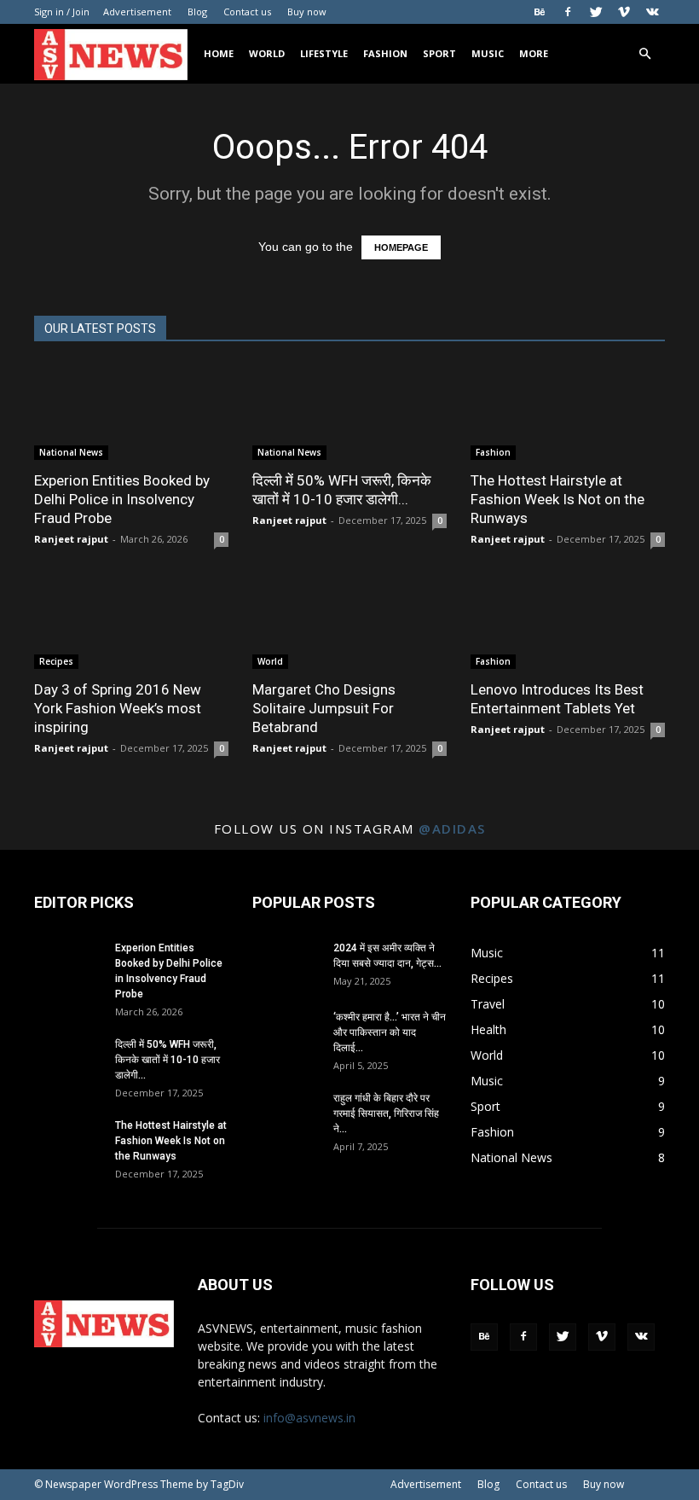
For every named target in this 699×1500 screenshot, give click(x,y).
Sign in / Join (62, 11)
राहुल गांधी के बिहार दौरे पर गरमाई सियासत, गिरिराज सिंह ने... (386, 1113)
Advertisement (137, 11)
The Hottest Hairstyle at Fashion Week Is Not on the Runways (557, 499)
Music (487, 53)
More (533, 53)
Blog (197, 11)
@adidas (452, 828)
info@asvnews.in (309, 1418)
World (267, 53)
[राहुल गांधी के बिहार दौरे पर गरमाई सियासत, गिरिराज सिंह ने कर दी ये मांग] (286, 1114)
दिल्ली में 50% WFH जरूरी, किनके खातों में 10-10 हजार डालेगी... (167, 1059)
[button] (644, 54)
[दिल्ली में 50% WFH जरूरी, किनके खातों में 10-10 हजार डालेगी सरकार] (349, 411)
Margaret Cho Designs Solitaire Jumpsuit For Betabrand (324, 708)
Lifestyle (324, 53)
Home (219, 53)
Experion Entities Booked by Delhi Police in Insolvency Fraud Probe (122, 499)
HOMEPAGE (401, 247)
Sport (439, 53)
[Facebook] (568, 12)
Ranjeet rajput (71, 538)
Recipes (56, 661)
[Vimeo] (624, 12)
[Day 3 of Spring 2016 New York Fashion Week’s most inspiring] (131, 621)
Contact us (247, 11)
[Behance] (539, 12)
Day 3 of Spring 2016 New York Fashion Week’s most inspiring (117, 708)
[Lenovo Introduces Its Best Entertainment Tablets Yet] (568, 621)
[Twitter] (596, 12)
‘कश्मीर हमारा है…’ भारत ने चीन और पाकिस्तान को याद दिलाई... (389, 1032)
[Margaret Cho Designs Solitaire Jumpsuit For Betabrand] (349, 621)
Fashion (385, 53)
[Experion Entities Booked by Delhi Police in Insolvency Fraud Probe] (131, 411)
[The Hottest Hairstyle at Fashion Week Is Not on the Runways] (568, 411)
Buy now (306, 11)
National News (71, 452)
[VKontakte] (652, 12)
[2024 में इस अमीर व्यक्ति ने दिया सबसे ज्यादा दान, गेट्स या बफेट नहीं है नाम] (286, 964)
